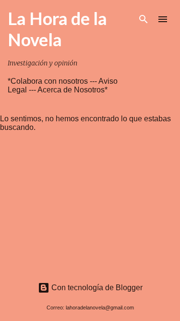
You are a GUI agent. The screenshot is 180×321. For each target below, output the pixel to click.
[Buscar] (143, 19)
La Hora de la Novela (57, 29)
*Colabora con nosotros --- (53, 81)
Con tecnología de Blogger (96, 287)
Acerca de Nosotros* (72, 90)
